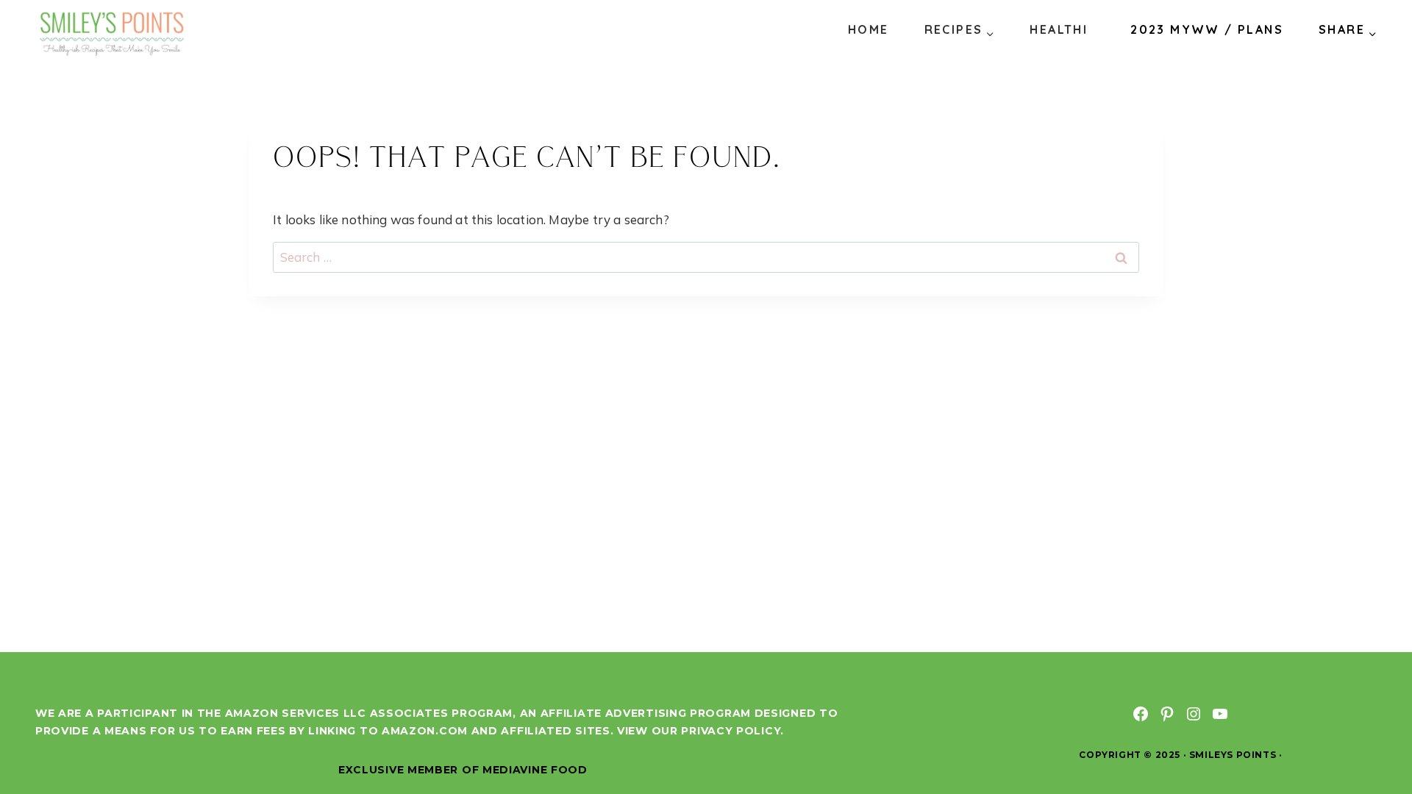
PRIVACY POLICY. (732, 730)
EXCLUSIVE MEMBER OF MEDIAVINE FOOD (463, 769)
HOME (868, 29)
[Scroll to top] (1374, 734)
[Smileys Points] (113, 33)
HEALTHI (1059, 29)
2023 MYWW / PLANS (1206, 29)
